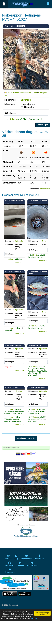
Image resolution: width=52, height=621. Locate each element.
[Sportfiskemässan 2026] (26, 473)
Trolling (19, 391)
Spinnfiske (26, 100)
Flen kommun (31, 92)
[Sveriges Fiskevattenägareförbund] (26, 530)
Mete (44, 241)
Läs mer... (19, 263)
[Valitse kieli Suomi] (33, 454)
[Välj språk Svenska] (18, 454)
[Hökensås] (26, 514)
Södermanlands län (16, 92)
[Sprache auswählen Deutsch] (28, 454)
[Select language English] (23, 454)
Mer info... (34, 618)
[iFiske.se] (19, 4)
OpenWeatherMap (44, 189)
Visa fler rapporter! (25, 438)
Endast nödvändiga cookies (42, 613)
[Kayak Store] (26, 495)
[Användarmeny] (4, 4)
